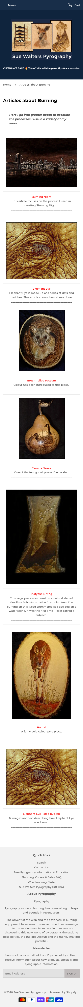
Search (41, 862)
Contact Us (41, 867)
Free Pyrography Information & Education (42, 872)
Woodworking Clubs (41, 882)
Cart (77, 5)
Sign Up (72, 973)
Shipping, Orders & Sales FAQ (41, 877)
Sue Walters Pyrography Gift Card (41, 887)
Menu (12, 5)
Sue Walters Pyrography (29, 992)
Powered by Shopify (63, 992)
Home (7, 84)
